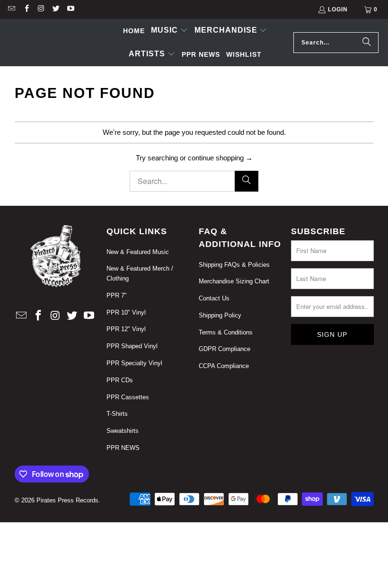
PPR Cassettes (127, 397)
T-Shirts (117, 413)
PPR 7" (116, 295)
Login (338, 9)
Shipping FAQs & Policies (234, 264)
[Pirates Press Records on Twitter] (56, 9)
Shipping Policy (220, 315)
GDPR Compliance (224, 348)
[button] (169, 31)
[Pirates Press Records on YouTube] (70, 9)
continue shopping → (220, 158)
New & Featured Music (137, 251)
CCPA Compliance (224, 365)
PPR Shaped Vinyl (132, 346)
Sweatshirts (122, 430)
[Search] (367, 42)
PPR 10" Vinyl (126, 312)
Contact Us (214, 298)
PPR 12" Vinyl (126, 329)
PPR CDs (119, 380)
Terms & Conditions (226, 332)
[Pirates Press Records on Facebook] (26, 9)
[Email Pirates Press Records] (11, 9)
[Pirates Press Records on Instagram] (41, 9)
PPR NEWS (123, 447)
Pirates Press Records (67, 500)
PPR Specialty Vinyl (134, 363)
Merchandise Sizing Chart (234, 281)
